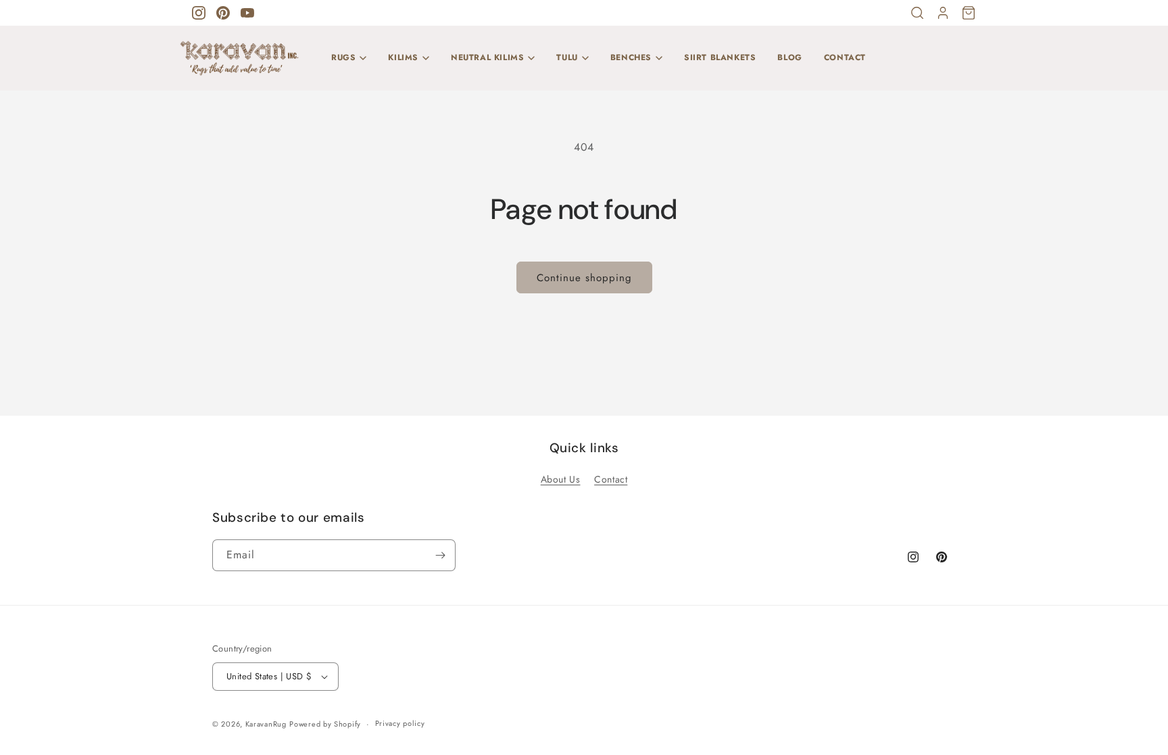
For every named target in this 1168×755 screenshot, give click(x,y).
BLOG (789, 57)
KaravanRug (266, 724)
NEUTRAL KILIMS (487, 57)
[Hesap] (942, 12)
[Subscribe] (440, 555)
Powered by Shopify (325, 724)
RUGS (343, 57)
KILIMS (403, 57)
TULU (566, 57)
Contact (610, 479)
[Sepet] (968, 12)
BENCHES (631, 57)
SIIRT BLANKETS (720, 57)
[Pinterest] (223, 13)
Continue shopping (584, 277)
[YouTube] (247, 13)
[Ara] (917, 12)
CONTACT (845, 57)
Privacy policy (400, 723)
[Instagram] (198, 13)
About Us (561, 479)
